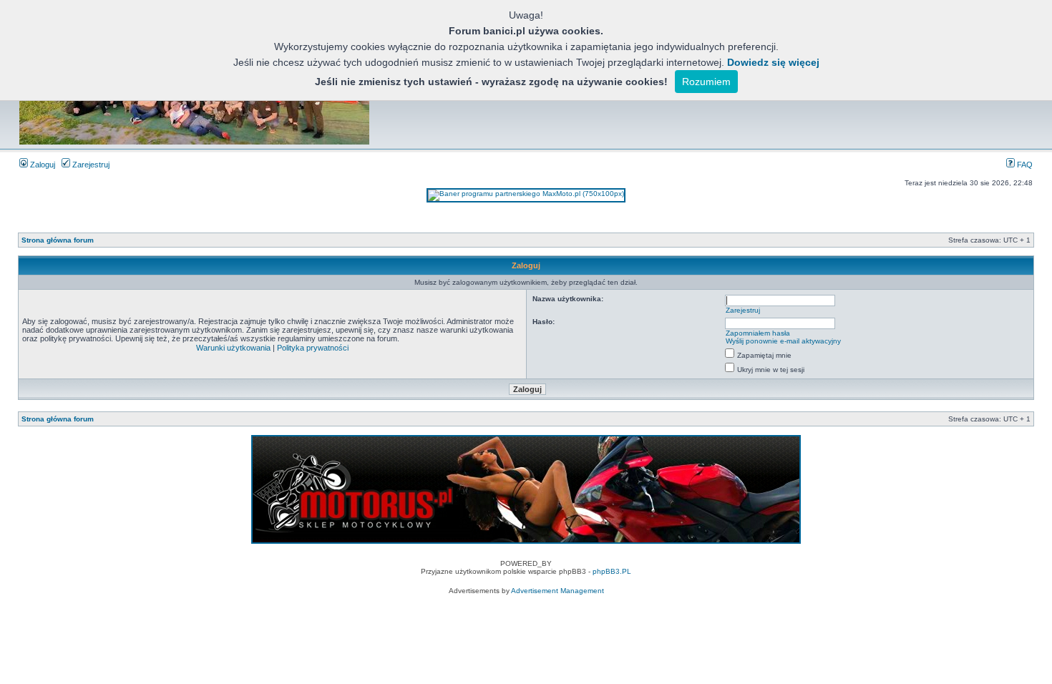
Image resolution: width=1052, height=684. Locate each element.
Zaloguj (41, 164)
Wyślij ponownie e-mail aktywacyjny (783, 341)
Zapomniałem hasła (758, 333)
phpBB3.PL (612, 571)
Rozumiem (706, 81)
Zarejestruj (89, 164)
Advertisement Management (557, 591)
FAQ (1024, 164)
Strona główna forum (57, 240)
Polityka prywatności (313, 347)
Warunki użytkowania (233, 347)
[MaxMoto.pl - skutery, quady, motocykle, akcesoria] (526, 193)
